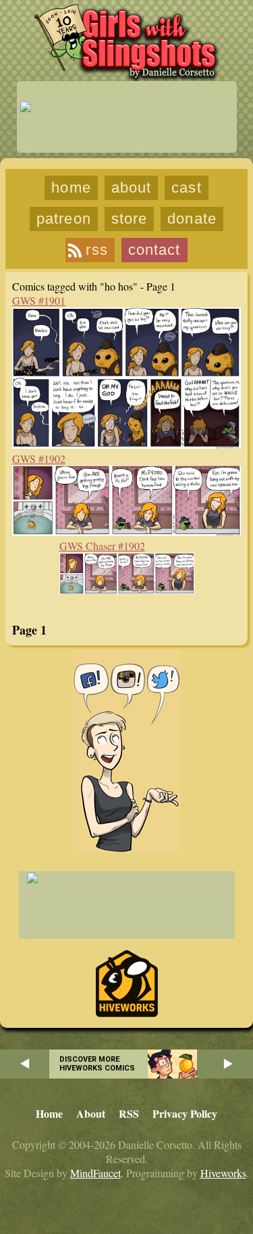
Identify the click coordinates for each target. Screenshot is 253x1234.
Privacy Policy (184, 1113)
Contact (154, 249)
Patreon (63, 218)
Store (129, 218)
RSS (96, 249)
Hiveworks (223, 1173)
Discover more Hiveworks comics (97, 1063)
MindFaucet (95, 1173)
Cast (186, 187)
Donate (192, 218)
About (131, 187)
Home (70, 187)
